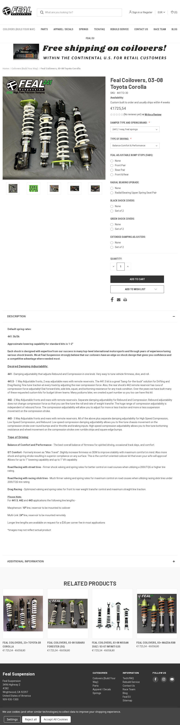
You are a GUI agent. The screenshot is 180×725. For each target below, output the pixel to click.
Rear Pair (120, 170)
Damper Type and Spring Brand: (129, 122)
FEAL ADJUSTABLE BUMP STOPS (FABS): (132, 155)
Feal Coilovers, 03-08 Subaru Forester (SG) (66, 644)
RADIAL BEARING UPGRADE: (125, 182)
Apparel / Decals (63, 29)
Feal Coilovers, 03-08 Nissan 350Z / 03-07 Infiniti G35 (110, 644)
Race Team (160, 29)
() (175, 12)
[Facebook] (112, 299)
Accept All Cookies (56, 719)
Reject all (31, 719)
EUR (160, 12)
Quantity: (116, 258)
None (118, 160)
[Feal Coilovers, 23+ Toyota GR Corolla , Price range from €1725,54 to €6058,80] (23, 613)
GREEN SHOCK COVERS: (122, 218)
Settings (12, 719)
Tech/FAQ (99, 29)
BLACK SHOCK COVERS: (122, 200)
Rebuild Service (119, 29)
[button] (151, 114)
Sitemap (127, 700)
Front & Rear (122, 174)
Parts (44, 29)
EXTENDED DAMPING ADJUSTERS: (128, 236)
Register (147, 12)
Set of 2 (119, 210)
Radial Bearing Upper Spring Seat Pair (136, 192)
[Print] (125, 299)
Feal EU (90, 38)
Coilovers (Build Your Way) (19, 29)
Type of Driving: (119, 138)
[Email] (118, 299)
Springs (83, 29)
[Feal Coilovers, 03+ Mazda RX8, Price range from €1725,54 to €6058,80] (157, 613)
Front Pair (120, 165)
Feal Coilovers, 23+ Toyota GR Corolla (22, 644)
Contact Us (141, 29)
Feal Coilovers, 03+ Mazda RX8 (155, 642)
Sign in (136, 12)
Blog (174, 29)
